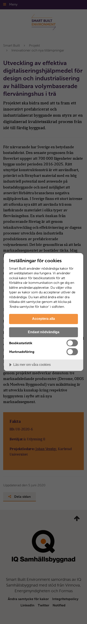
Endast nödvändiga (43, 332)
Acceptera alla (43, 318)
